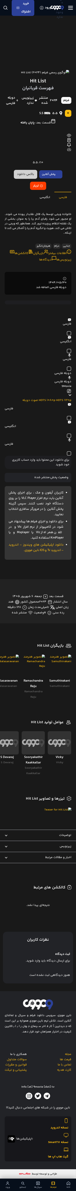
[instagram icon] (29, 1096)
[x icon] (38, 1096)
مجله (68, 1054)
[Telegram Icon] (47, 1096)
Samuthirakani (60, 686)
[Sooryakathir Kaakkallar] (33, 743)
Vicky (59, 762)
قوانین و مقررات (16, 1064)
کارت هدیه (64, 1070)
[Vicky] (59, 743)
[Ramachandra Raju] (33, 666)
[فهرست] (70, 8)
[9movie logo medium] (57, 7)
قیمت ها (65, 1059)
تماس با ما (64, 1064)
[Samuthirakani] (59, 666)
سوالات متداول (17, 1059)
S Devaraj (7, 762)
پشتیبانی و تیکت (16, 1070)
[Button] (5, 7)
